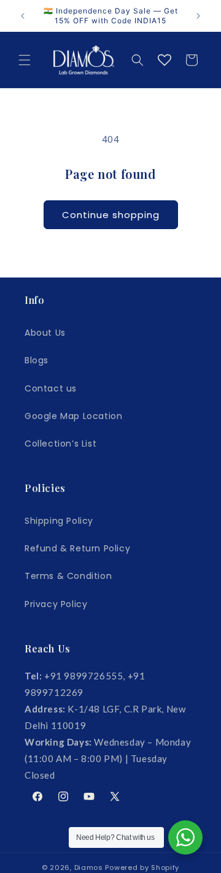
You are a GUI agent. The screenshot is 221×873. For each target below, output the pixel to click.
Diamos (88, 867)
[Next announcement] (198, 15)
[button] (24, 60)
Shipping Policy (59, 521)
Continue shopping (111, 214)
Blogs (36, 360)
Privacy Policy (56, 604)
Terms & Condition (68, 576)
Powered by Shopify (142, 867)
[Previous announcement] (22, 15)
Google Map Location (73, 416)
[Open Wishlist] (164, 60)
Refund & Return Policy (77, 548)
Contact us (51, 388)
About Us (45, 333)
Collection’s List (60, 443)
